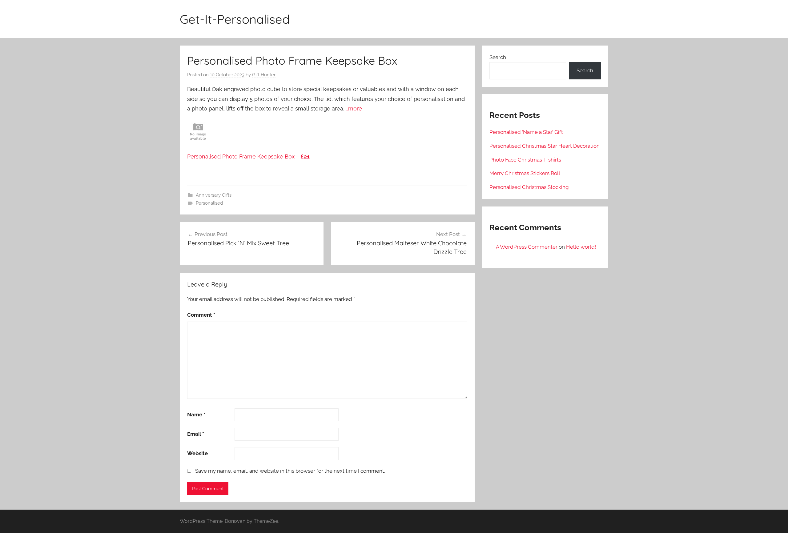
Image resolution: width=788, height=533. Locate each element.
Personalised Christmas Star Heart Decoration (544, 146)
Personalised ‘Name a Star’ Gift (526, 132)
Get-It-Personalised (235, 19)
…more (353, 108)
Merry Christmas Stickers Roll (524, 173)
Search (497, 57)
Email (195, 434)
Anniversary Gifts (213, 195)
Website (197, 453)
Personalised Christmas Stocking (529, 187)
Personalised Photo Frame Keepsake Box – (248, 156)
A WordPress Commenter (526, 247)
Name (196, 414)
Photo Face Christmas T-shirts (525, 160)
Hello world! (581, 247)
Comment (201, 315)
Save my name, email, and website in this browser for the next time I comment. (290, 471)
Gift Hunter (263, 75)
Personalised (209, 203)
